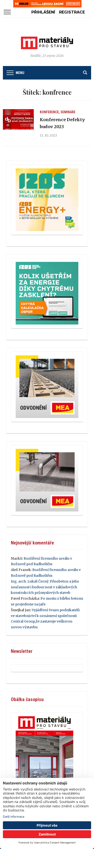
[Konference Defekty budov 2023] (18, 119)
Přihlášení (43, 12)
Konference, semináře (57, 112)
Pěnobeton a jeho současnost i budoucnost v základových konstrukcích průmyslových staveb (45, 587)
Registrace (72, 12)
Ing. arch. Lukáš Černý (29, 581)
